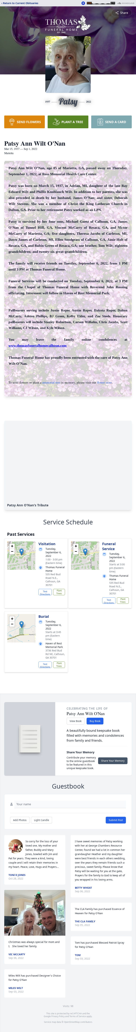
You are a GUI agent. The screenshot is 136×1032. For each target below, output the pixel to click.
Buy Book (95, 721)
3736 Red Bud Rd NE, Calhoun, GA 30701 (55, 654)
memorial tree (51, 382)
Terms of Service (77, 1016)
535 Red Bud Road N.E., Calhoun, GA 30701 (53, 580)
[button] (21, 552)
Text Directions (45, 592)
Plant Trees (59, 592)
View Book (75, 721)
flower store (104, 382)
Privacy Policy (58, 1016)
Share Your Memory (112, 760)
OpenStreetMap (72, 1021)
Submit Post (116, 820)
